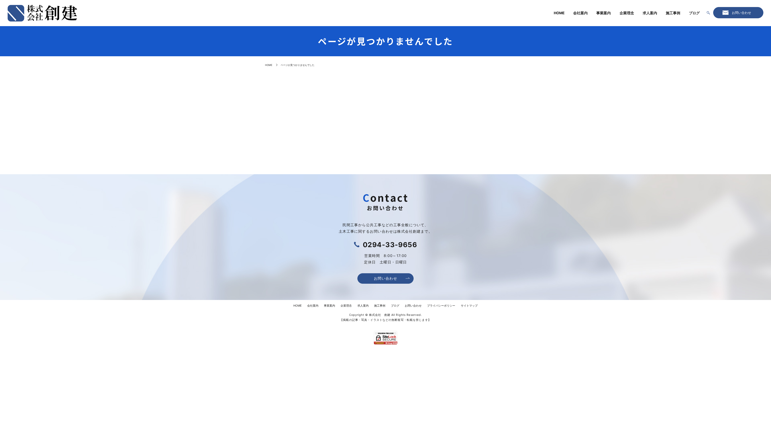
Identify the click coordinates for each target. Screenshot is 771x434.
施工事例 (673, 13)
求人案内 (650, 13)
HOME (559, 13)
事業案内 (603, 13)
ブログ (694, 13)
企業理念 (627, 13)
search (708, 13)
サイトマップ (469, 305)
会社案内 (580, 13)
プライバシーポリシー (441, 305)
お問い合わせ (385, 278)
